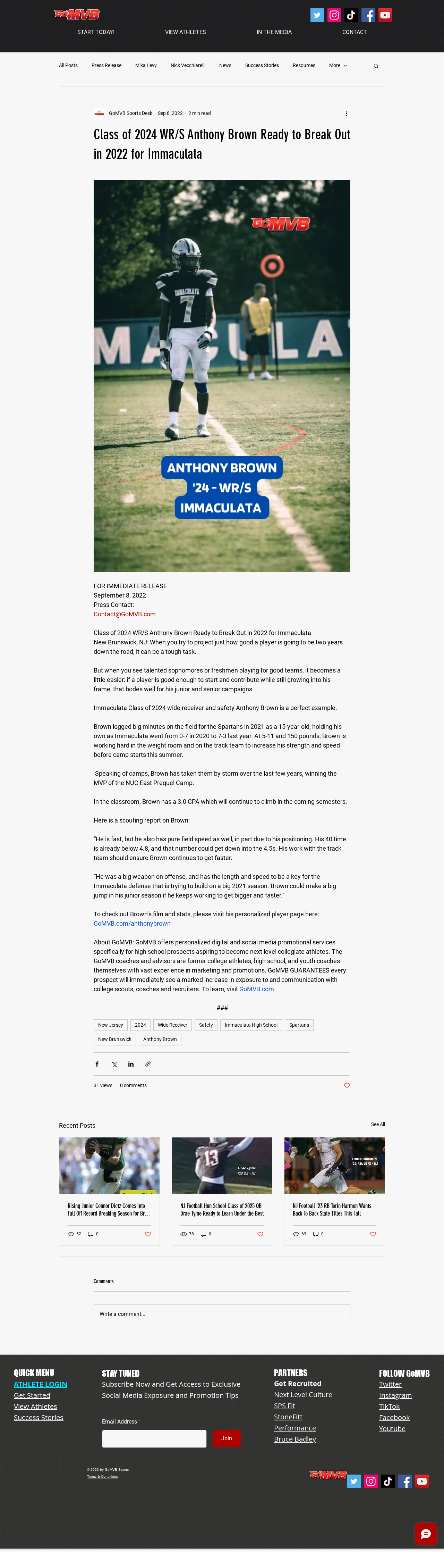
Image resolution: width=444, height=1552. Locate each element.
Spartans (299, 1025)
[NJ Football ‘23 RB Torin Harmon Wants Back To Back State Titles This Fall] (334, 1165)
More (334, 65)
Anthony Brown (160, 1039)
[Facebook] (368, 15)
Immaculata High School (251, 1025)
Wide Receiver (172, 1025)
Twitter (390, 1384)
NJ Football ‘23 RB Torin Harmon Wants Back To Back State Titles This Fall (332, 1209)
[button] (376, 65)
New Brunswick (114, 1039)
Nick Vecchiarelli (188, 65)
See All (378, 1124)
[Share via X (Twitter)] (114, 1064)
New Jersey (110, 1025)
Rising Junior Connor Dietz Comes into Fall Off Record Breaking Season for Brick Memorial (109, 1209)
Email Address (119, 1422)
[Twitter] (317, 15)
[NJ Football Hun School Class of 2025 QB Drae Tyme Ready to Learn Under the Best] (222, 1165)
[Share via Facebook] (97, 1064)
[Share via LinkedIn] (131, 1064)
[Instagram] (334, 15)
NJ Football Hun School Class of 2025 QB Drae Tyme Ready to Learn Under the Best (222, 1209)
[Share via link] (148, 1064)
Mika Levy (146, 65)
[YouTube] (385, 15)
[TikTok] (351, 15)
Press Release (106, 65)
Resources (304, 65)
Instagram (395, 1395)
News (225, 65)
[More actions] (346, 113)
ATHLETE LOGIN (40, 1384)
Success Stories (262, 65)
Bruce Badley (295, 1439)
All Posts (68, 65)
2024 (140, 1025)
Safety (206, 1025)
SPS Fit (284, 1405)
